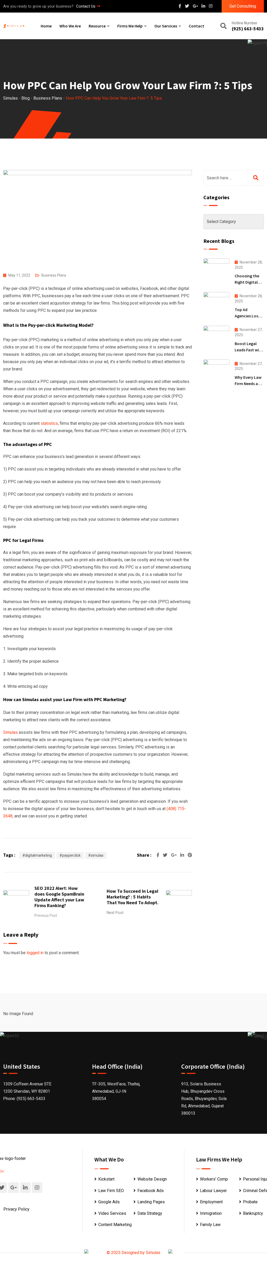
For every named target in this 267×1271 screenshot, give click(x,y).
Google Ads (109, 1201)
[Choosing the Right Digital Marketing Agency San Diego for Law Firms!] (216, 271)
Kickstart (106, 1179)
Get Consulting (242, 6)
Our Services (165, 25)
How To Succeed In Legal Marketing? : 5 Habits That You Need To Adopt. (133, 897)
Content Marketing (115, 1224)
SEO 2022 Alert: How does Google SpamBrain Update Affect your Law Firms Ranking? (59, 896)
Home (46, 25)
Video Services (112, 1213)
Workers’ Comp (214, 1179)
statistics (49, 423)
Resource (97, 25)
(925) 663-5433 (248, 29)
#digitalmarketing (37, 855)
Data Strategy (149, 1213)
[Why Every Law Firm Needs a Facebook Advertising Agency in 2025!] (216, 372)
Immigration (211, 1213)
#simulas (96, 855)
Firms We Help (130, 25)
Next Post (115, 912)
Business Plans (53, 275)
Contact (196, 25)
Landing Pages (151, 1201)
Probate (250, 1201)
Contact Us (85, 6)
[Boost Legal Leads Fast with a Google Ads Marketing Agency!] (216, 338)
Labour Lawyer (213, 1190)
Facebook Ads (150, 1190)
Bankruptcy (253, 1213)
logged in (35, 952)
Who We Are (70, 25)
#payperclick (70, 855)
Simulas (10, 732)
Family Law (210, 1224)
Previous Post (45, 915)
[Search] (223, 26)
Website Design (152, 1179)
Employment (211, 1201)
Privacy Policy (16, 1209)
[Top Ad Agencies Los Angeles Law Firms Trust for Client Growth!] (216, 305)
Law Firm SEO (111, 1190)
